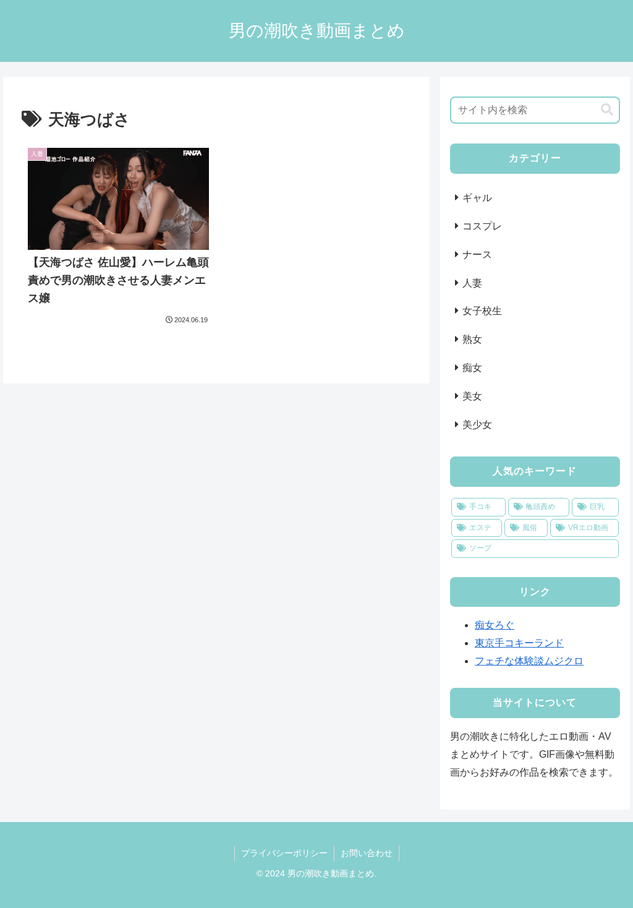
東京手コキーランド (519, 643)
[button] (607, 110)
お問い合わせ (367, 853)
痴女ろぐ (494, 625)
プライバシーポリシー (284, 853)
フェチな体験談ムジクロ (529, 661)
